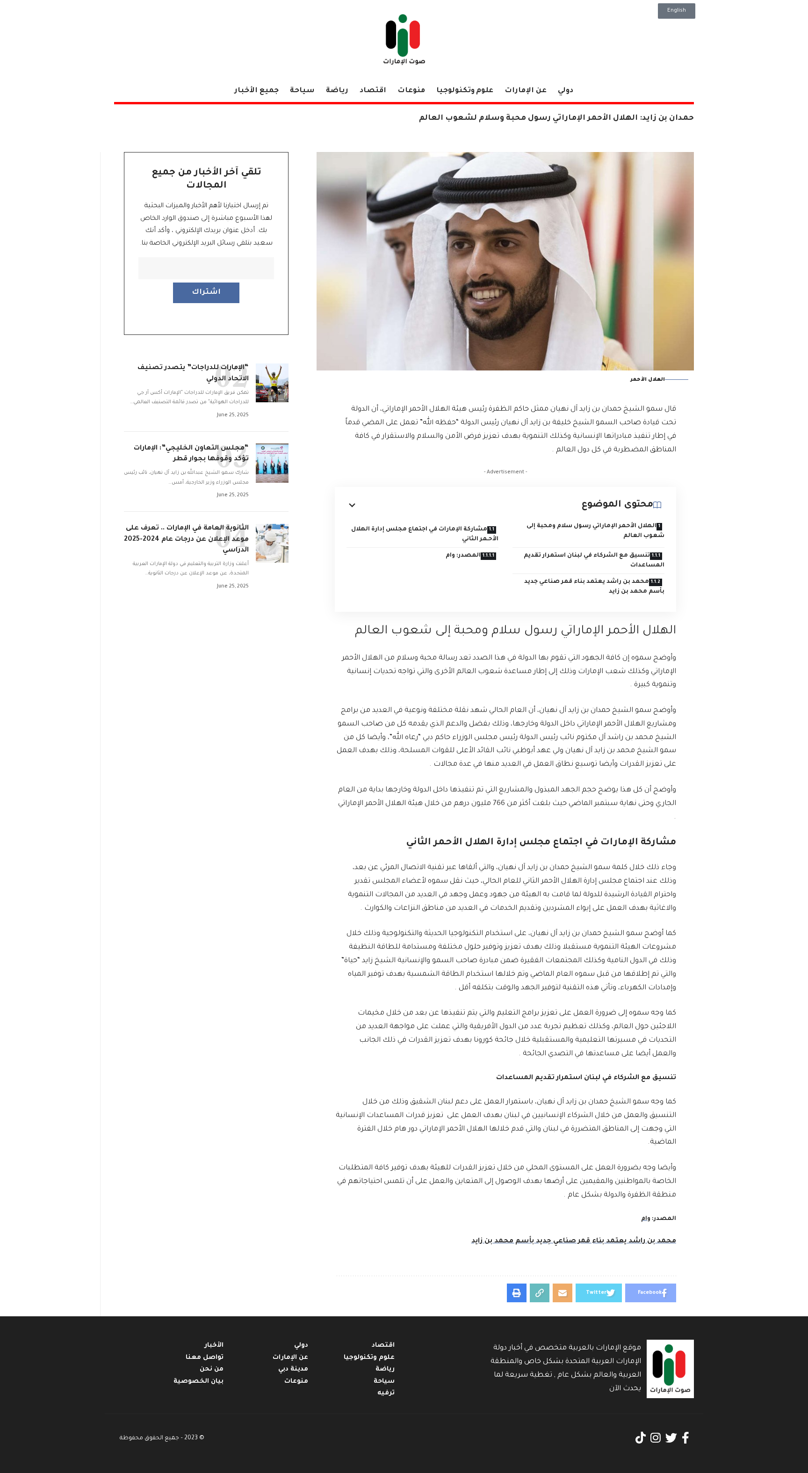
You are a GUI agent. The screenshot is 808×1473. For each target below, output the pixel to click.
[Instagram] (655, 1438)
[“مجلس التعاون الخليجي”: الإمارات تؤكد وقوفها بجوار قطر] (272, 463)
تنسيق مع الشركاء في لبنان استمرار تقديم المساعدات (594, 560)
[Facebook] (685, 1438)
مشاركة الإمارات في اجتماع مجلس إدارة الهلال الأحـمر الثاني (424, 534)
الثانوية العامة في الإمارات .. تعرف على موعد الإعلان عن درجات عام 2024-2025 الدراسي (186, 539)
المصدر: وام (463, 555)
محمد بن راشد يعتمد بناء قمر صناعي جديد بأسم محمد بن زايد (594, 587)
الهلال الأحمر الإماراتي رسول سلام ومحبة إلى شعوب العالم (595, 531)
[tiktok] (640, 1438)
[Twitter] (671, 1438)
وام (645, 1219)
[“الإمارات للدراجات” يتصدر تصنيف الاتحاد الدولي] (272, 383)
